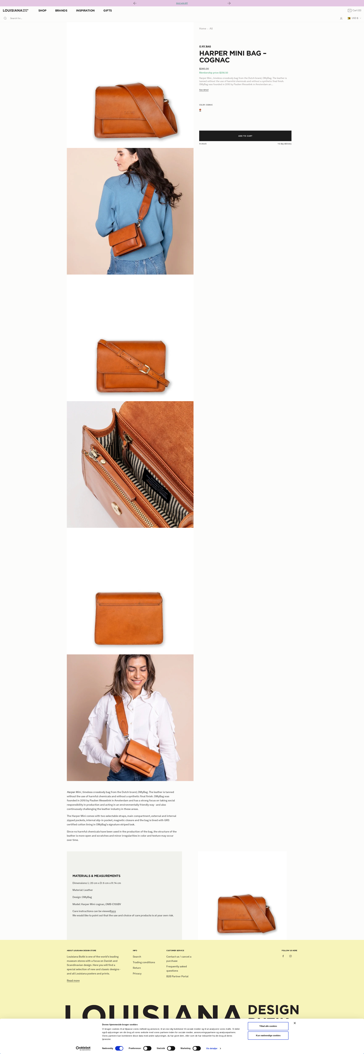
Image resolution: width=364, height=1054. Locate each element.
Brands (61, 10)
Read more (73, 980)
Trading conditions (144, 962)
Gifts (107, 10)
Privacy (137, 973)
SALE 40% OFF (182, 3)
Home (202, 28)
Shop (42, 10)
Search (137, 956)
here (113, 911)
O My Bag (205, 46)
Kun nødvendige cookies (268, 1035)
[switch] (147, 1048)
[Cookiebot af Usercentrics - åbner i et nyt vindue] (83, 1048)
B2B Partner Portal (177, 976)
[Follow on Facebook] (283, 956)
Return (137, 967)
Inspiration (85, 10)
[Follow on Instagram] (290, 956)
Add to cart (245, 136)
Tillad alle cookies (268, 1026)
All (211, 28)
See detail (204, 90)
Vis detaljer (211, 1048)
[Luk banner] (295, 1023)
